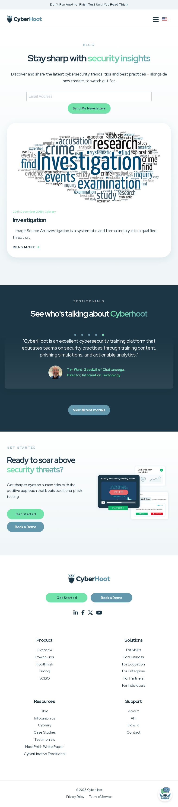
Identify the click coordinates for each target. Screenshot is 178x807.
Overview (44, 649)
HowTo (133, 725)
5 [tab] (119, 337)
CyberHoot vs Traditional (44, 753)
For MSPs (133, 649)
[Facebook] (83, 612)
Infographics (44, 718)
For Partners (133, 678)
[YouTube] (99, 612)
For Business (134, 657)
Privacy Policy (75, 797)
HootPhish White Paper (44, 746)
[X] (90, 612)
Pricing (44, 671)
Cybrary (50, 212)
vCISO (44, 678)
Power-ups (44, 657)
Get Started (26, 514)
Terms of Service (100, 797)
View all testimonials (89, 410)
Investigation (29, 220)
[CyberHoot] (24, 19)
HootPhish (44, 664)
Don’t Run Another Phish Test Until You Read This (88, 4)
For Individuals (133, 685)
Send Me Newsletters (89, 108)
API (133, 718)
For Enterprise (133, 671)
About (133, 711)
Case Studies (45, 732)
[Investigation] (89, 206)
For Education (133, 664)
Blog (44, 711)
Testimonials (44, 739)
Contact (133, 732)
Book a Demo (25, 527)
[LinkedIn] (75, 612)
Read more (24, 247)
